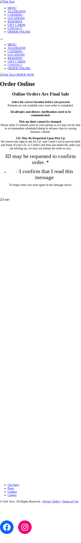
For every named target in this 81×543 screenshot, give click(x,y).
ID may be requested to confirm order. (40, 159)
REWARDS (15, 21)
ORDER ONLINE (19, 31)
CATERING (15, 14)
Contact (12, 491)
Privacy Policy (51, 501)
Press (11, 488)
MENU (12, 8)
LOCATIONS (16, 18)
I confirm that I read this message (46, 174)
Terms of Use (70, 501)
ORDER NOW (24, 74)
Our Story (13, 484)
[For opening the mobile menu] (1, 39)
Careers (12, 495)
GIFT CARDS (16, 25)
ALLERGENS (17, 11)
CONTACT (15, 28)
